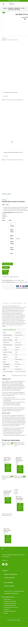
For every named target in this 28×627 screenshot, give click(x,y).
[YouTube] (6, 564)
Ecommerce (6, 609)
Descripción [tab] (6, 303)
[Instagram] (3, 564)
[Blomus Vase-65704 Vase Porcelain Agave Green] (20, 448)
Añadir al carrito (7, 263)
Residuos (6, 613)
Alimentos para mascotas (10, 605)
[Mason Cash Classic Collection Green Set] (8, 520)
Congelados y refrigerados (10, 601)
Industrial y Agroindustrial (10, 611)
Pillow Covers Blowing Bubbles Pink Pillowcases (19, 498)
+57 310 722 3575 (9, 586)
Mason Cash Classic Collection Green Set (7, 530)
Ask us (6, 270)
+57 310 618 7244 (9, 578)
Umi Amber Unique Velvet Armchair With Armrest (8, 492)
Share (5, 273)
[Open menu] (3, 4)
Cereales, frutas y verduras (10, 603)
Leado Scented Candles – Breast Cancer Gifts (7, 459)
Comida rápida (7, 599)
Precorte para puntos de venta (11, 607)
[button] (20, 469)
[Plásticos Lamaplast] (14, 4)
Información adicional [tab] (16, 303)
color (3, 220)
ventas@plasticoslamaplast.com (11, 593)
